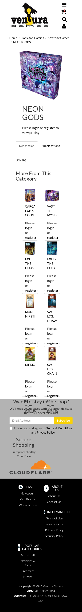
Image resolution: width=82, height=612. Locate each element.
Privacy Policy (45, 432)
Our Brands (28, 499)
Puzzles (28, 576)
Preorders (27, 571)
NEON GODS (22, 42)
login (35, 128)
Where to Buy (28, 505)
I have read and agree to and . (43, 430)
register (49, 128)
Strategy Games (58, 38)
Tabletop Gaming (33, 38)
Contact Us (54, 502)
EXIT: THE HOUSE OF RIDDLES (31, 268)
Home (13, 38)
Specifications (51, 145)
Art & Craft (28, 555)
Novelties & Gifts (28, 563)
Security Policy (54, 536)
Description (26, 145)
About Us (54, 496)
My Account (28, 493)
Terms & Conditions (59, 428)
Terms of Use (54, 518)
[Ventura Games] (29, 15)
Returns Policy (54, 530)
